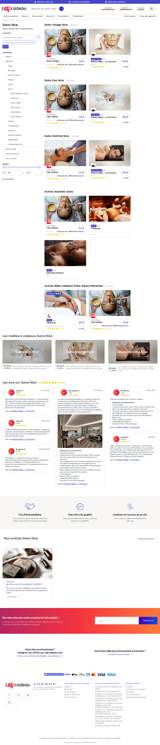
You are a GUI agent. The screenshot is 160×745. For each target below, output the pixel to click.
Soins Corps (15, 107)
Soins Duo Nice (54, 80)
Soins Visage (16, 103)
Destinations (63, 16)
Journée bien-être (15, 144)
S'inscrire (148, 620)
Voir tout (74, 25)
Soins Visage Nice (56, 24)
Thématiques (78, 16)
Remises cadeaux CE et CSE (107, 726)
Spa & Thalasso (14, 75)
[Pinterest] (9, 702)
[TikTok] (19, 702)
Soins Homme (16, 116)
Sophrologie (13, 140)
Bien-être (5, 20)
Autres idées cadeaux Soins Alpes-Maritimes (73, 286)
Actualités (130, 692)
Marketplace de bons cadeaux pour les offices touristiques (108, 717)
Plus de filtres (8, 179)
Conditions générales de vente (53, 738)
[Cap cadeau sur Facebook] (9, 695)
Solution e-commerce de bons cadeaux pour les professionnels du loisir (109, 712)
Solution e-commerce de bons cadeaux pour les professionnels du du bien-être (109, 705)
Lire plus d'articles (146, 539)
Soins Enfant (16, 112)
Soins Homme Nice (56, 136)
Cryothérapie (13, 126)
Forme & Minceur (15, 135)
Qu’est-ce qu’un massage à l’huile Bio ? (24, 584)
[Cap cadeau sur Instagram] (19, 695)
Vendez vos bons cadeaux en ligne (108, 688)
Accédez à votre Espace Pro (107, 691)
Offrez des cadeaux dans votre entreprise (109, 722)
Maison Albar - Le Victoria (23, 411)
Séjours (9, 56)
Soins (13, 20)
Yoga (10, 66)
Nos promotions (133, 694)
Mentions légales (113, 738)
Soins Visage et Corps (19, 93)
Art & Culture (11, 158)
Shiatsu (11, 121)
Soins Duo (15, 98)
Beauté (11, 80)
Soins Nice (20, 20)
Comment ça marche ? (136, 689)
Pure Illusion (90, 742)
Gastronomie (11, 149)
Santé (10, 84)
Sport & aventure (12, 154)
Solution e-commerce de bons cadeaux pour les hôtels (109, 699)
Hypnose (11, 130)
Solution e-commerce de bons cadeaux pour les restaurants (109, 695)
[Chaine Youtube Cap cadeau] (28, 695)
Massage (11, 70)
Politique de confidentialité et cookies (86, 738)
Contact (129, 687)
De (3, 172)
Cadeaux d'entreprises (136, 697)
